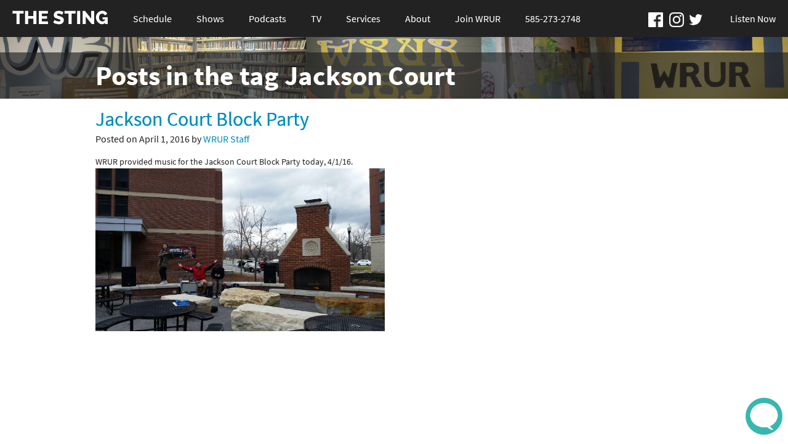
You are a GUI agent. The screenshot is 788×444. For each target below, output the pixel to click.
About (417, 18)
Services (363, 18)
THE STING (60, 18)
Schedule (152, 18)
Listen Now (753, 18)
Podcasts (267, 18)
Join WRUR (478, 18)
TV (316, 18)
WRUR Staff (226, 139)
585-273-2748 (553, 18)
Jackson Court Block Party (202, 119)
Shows (210, 18)
